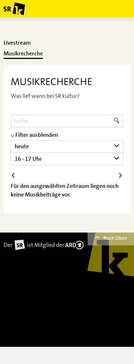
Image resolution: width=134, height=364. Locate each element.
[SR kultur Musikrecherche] (14, 8)
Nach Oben (115, 238)
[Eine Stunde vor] (120, 175)
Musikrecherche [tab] (23, 53)
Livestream (17, 42)
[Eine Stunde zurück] (13, 175)
